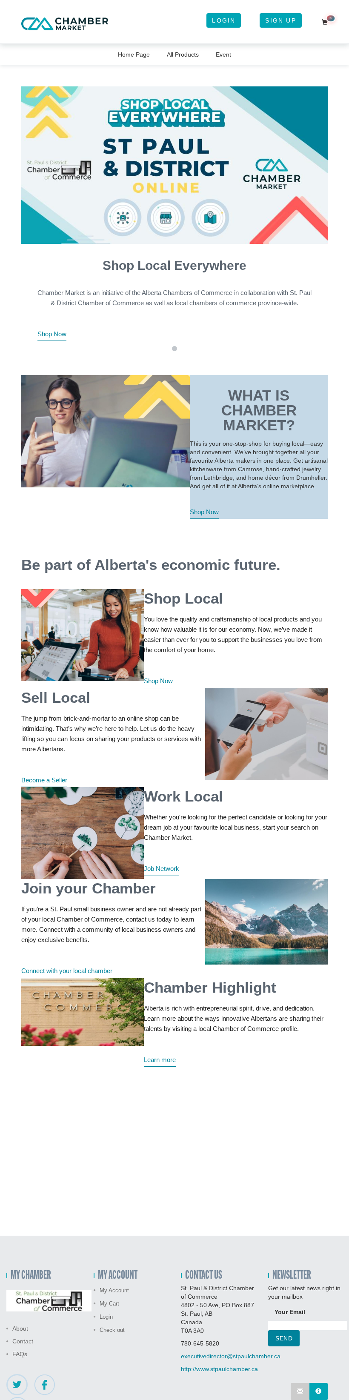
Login (223, 20)
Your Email (290, 1311)
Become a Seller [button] (44, 780)
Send (283, 1338)
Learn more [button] (160, 1059)
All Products (183, 54)
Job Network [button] (161, 868)
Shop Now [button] (51, 334)
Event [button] (223, 54)
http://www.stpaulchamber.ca (219, 1369)
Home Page (134, 54)
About (20, 1328)
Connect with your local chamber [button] (66, 970)
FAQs (19, 1354)
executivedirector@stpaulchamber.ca (230, 1356)
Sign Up (280, 20)
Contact (22, 1341)
